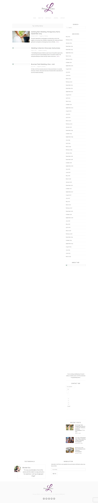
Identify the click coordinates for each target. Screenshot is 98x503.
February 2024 (69, 39)
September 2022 (69, 65)
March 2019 (68, 146)
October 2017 (69, 188)
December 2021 (69, 85)
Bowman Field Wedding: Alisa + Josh (43, 64)
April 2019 (68, 143)
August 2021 (68, 94)
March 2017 (68, 204)
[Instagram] (49, 499)
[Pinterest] (46, 499)
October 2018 (69, 162)
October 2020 (69, 104)
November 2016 (69, 211)
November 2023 (69, 49)
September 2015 (69, 243)
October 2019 (69, 133)
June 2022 (68, 75)
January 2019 (69, 153)
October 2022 (69, 62)
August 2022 (68, 68)
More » (57, 42)
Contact (62, 17)
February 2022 (69, 81)
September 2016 (69, 217)
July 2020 (68, 114)
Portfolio (48, 17)
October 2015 (69, 240)
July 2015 (68, 250)
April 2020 (68, 117)
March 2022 (68, 78)
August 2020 (68, 111)
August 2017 (68, 195)
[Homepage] (52, 499)
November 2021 (69, 88)
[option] (29, 471)
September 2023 (69, 52)
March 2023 (68, 56)
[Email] (54, 499)
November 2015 (69, 237)
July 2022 (68, 72)
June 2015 (68, 253)
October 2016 (69, 214)
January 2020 (69, 127)
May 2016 (68, 224)
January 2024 (69, 43)
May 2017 (68, 201)
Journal (56, 17)
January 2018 (69, 182)
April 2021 (68, 98)
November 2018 (69, 159)
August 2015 (68, 246)
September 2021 (69, 91)
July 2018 (68, 169)
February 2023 (69, 59)
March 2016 (68, 230)
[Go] (67, 27)
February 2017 (69, 208)
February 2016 (69, 233)
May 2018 (68, 175)
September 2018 (69, 166)
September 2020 (69, 107)
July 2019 (68, 140)
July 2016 (68, 220)
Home (34, 17)
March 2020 (68, 120)
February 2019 (69, 149)
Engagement (41, 36)
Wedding (46, 36)
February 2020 (69, 123)
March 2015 (68, 256)
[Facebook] (44, 499)
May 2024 (68, 36)
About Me (40, 17)
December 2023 (69, 46)
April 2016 (68, 227)
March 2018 (68, 178)
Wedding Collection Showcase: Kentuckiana (45, 48)
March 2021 (68, 101)
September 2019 (69, 136)
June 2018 (68, 172)
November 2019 (69, 130)
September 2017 (69, 191)
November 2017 (69, 185)
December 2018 (69, 156)
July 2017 (68, 198)
